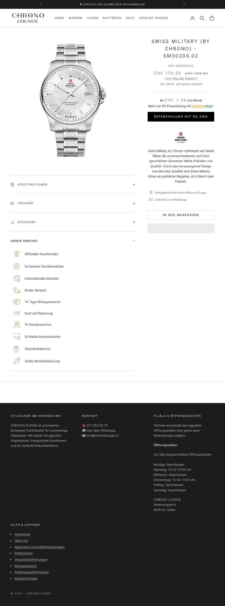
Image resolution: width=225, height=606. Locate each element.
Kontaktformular (26, 578)
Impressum (22, 534)
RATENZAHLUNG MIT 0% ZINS (181, 116)
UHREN (93, 18)
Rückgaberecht (26, 566)
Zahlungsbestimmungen (32, 572)
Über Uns (21, 540)
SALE (130, 18)
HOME (59, 18)
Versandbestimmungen (31, 559)
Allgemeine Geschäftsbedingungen (40, 547)
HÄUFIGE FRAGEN (153, 18)
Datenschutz (24, 553)
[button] (180, 228)
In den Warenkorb (181, 215)
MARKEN (76, 18)
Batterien (112, 18)
